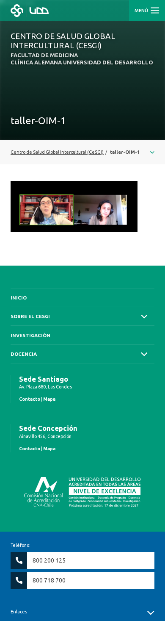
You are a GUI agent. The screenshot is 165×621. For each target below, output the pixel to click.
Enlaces (19, 611)
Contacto (29, 399)
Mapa (49, 399)
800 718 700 (49, 580)
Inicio (19, 297)
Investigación (30, 335)
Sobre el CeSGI (30, 316)
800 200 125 (49, 560)
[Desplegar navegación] (82, 152)
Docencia (24, 354)
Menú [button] (142, 10)
